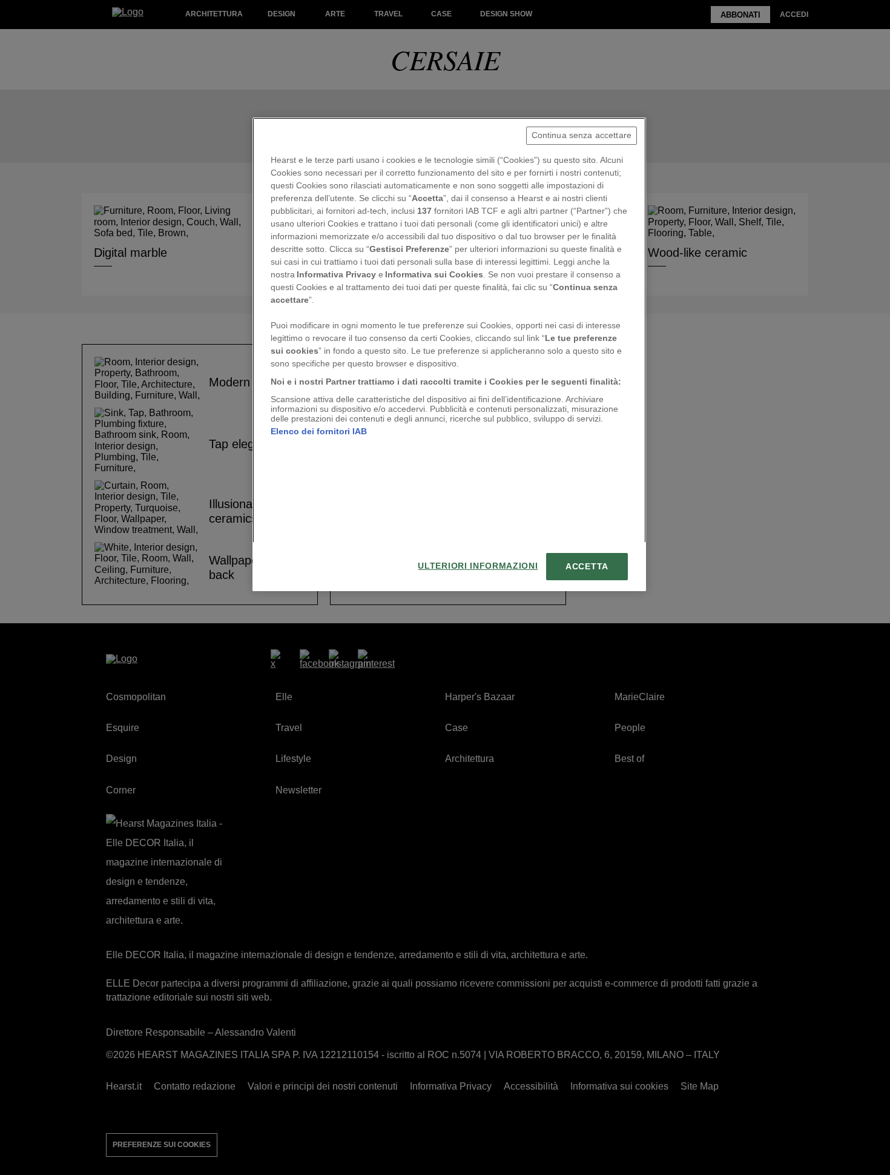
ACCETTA (586, 566)
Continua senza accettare (581, 135)
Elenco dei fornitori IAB (319, 431)
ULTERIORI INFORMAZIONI (478, 566)
